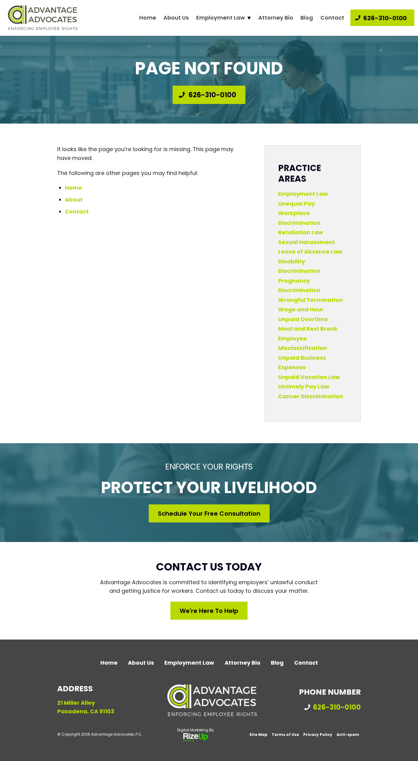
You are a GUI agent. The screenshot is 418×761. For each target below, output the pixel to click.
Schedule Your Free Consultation (209, 513)
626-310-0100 (385, 18)
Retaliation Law (300, 232)
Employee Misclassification (302, 343)
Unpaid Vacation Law (309, 377)
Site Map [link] (258, 734)
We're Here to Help (209, 611)
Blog (306, 17)
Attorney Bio (275, 17)
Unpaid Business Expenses (302, 362)
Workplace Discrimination (299, 218)
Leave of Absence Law (310, 251)
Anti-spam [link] (348, 734)
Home (147, 17)
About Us (176, 17)
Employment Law (220, 17)
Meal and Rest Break (308, 328)
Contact (332, 17)
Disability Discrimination (299, 266)
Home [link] (73, 187)
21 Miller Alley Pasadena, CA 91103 (85, 707)
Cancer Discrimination (310, 396)
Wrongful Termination (310, 300)
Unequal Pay (296, 203)
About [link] (74, 199)
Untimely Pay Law (303, 386)
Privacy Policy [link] (317, 734)
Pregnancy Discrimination (299, 285)
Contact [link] (77, 211)
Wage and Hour (300, 309)
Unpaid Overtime (303, 319)
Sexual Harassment (306, 242)
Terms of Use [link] (285, 734)
